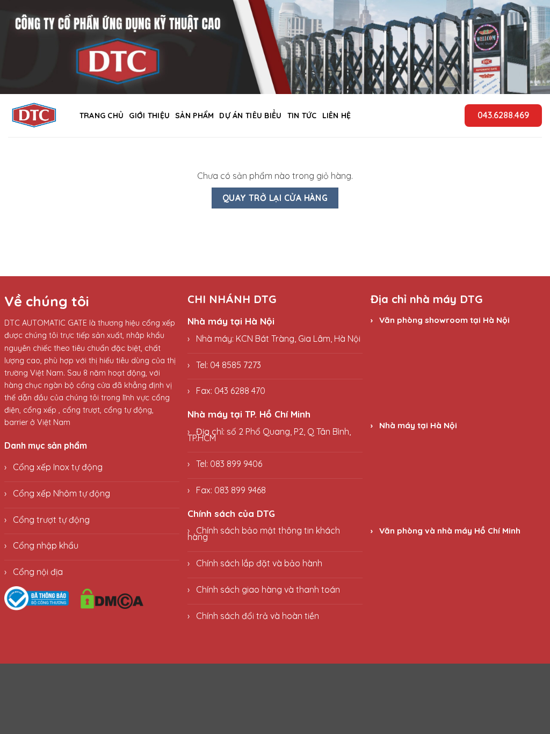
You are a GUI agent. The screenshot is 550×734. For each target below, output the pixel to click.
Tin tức (302, 115)
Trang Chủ (101, 115)
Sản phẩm (194, 115)
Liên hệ (336, 115)
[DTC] (34, 115)
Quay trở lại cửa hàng (275, 197)
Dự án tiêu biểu (250, 115)
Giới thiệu (149, 115)
